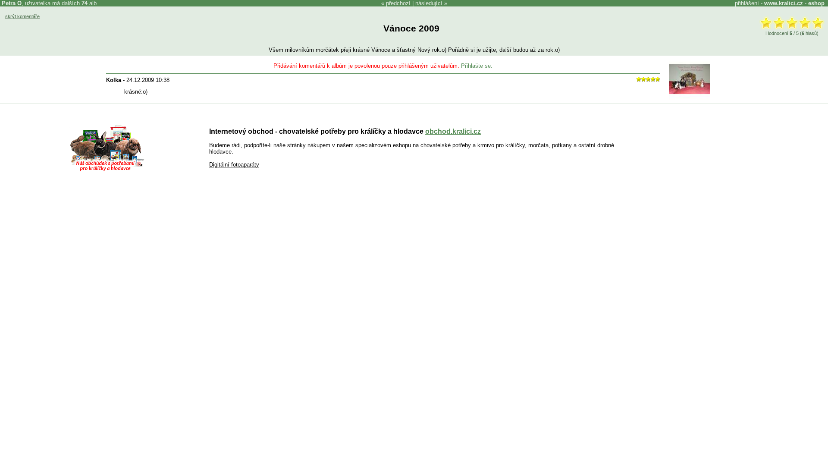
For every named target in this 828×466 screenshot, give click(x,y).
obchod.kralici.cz (453, 131)
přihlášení (747, 3)
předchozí (398, 3)
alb (89, 3)
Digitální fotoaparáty (234, 164)
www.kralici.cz (783, 3)
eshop (816, 3)
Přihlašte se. (476, 66)
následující (428, 3)
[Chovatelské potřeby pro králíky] (107, 170)
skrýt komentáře (22, 16)
